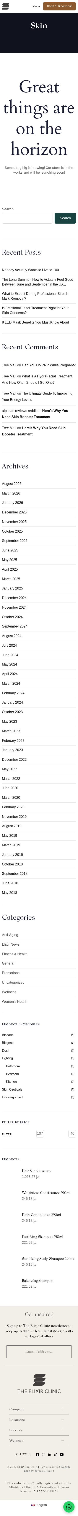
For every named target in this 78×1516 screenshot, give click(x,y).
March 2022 (11, 778)
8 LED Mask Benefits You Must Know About (35, 322)
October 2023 (12, 712)
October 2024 (12, 617)
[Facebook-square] (37, 1454)
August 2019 (11, 826)
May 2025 (9, 560)
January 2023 (12, 750)
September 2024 (15, 626)
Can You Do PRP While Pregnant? (49, 365)
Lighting (7, 1058)
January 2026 (12, 503)
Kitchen (11, 1081)
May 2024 (9, 664)
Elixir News (11, 944)
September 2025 (15, 541)
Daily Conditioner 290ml (41, 1215)
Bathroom (13, 1066)
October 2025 (12, 531)
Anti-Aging (10, 935)
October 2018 (12, 864)
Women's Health (14, 1001)
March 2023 (11, 731)
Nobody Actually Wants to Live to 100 (30, 270)
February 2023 (13, 740)
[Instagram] (43, 1454)
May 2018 (9, 893)
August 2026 (11, 484)
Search (8, 209)
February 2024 (13, 693)
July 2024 (9, 645)
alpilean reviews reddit (19, 411)
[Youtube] (61, 1454)
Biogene (7, 1042)
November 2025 (14, 522)
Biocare (7, 1035)
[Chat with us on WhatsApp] (69, 1507)
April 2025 (10, 569)
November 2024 (14, 607)
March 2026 (11, 493)
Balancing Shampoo (37, 1281)
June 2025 (10, 550)
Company (16, 1409)
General (8, 963)
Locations (17, 1420)
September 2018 (15, 873)
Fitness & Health (15, 954)
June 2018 (10, 883)
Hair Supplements (36, 1171)
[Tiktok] (55, 1454)
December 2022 (14, 759)
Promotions (11, 973)
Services (16, 1430)
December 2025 (14, 512)
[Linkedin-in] (49, 1454)
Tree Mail (9, 365)
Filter (7, 1134)
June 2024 (10, 655)
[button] (36, 6)
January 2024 (12, 702)
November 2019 (14, 817)
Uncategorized (13, 982)
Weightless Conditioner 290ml (46, 1193)
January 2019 (12, 855)
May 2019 (9, 835)
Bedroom (12, 1074)
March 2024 (11, 683)
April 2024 (10, 674)
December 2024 (14, 598)
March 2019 (11, 845)
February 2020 (13, 807)
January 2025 (12, 588)
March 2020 (11, 797)
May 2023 (9, 721)
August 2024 (11, 636)
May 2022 (9, 769)
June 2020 (10, 788)
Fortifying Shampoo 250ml (42, 1237)
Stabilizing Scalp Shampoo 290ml (48, 1259)
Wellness (9, 992)
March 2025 (11, 579)
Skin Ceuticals (12, 1089)
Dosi (5, 1050)
